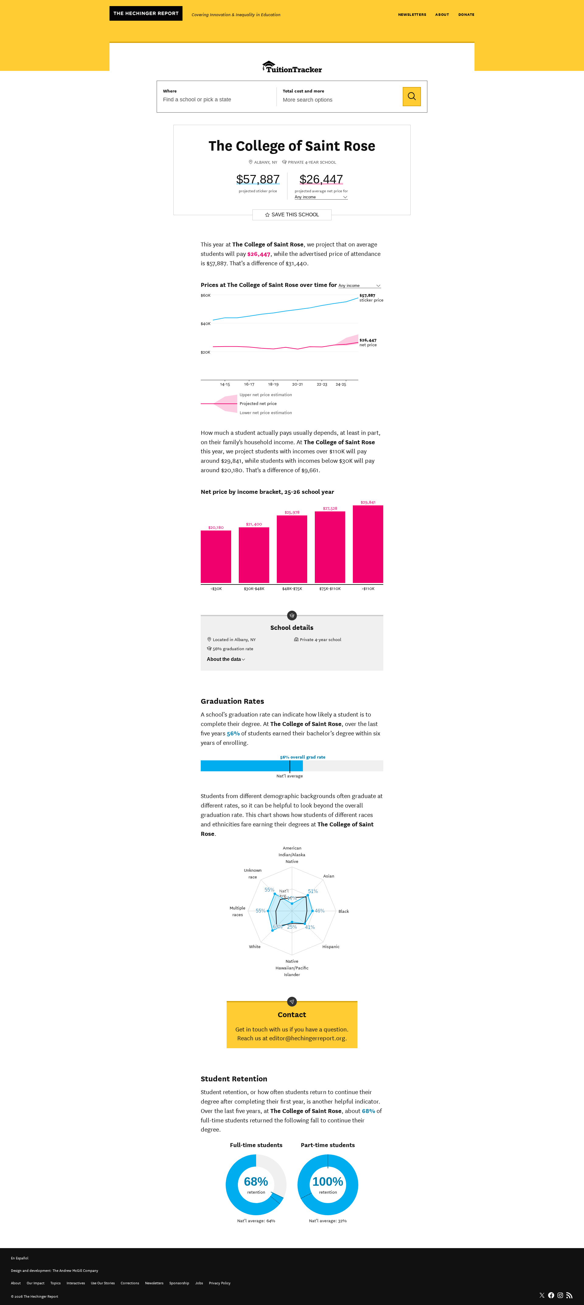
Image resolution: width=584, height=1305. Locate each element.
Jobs (199, 1282)
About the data (224, 659)
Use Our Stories (103, 1282)
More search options (307, 100)
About (442, 14)
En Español (19, 1257)
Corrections (130, 1282)
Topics (55, 1282)
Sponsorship (179, 1282)
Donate (466, 14)
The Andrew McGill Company (75, 1270)
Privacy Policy (220, 1282)
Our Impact (35, 1282)
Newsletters (412, 14)
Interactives (76, 1282)
